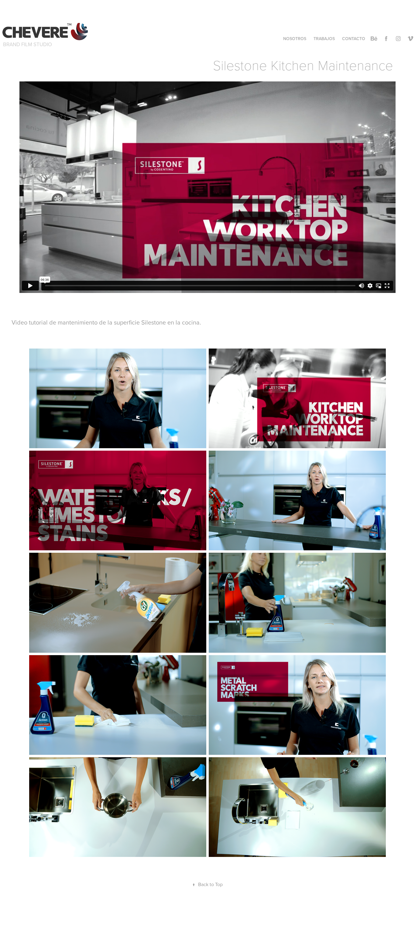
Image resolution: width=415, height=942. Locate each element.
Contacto (353, 39)
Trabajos (324, 39)
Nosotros (294, 39)
